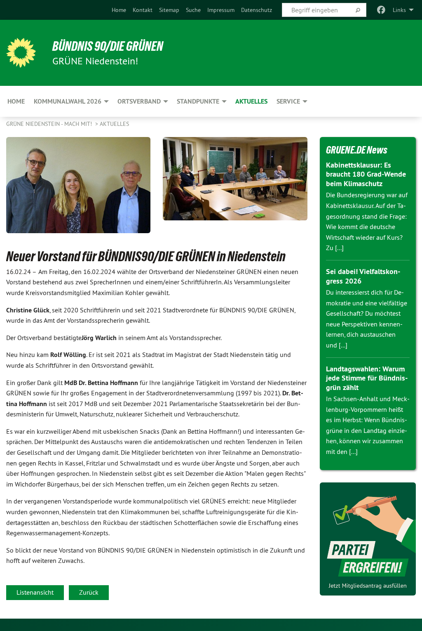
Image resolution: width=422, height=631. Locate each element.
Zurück (88, 592)
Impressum (220, 10)
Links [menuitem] (399, 10)
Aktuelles (114, 124)
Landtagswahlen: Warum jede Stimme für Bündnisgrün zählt (367, 378)
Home (119, 10)
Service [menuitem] (288, 101)
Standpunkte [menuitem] (198, 101)
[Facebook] (381, 10)
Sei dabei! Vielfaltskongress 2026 (363, 276)
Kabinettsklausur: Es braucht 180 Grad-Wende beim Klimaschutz (366, 174)
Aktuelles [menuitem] (251, 101)
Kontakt (142, 10)
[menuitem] (119, 10)
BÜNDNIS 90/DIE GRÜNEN (107, 46)
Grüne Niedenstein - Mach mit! (50, 124)
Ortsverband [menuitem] (139, 101)
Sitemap (169, 10)
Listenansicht (35, 592)
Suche (193, 10)
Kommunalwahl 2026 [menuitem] (67, 101)
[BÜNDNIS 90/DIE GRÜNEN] (21, 53)
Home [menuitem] (16, 101)
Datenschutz (256, 10)
